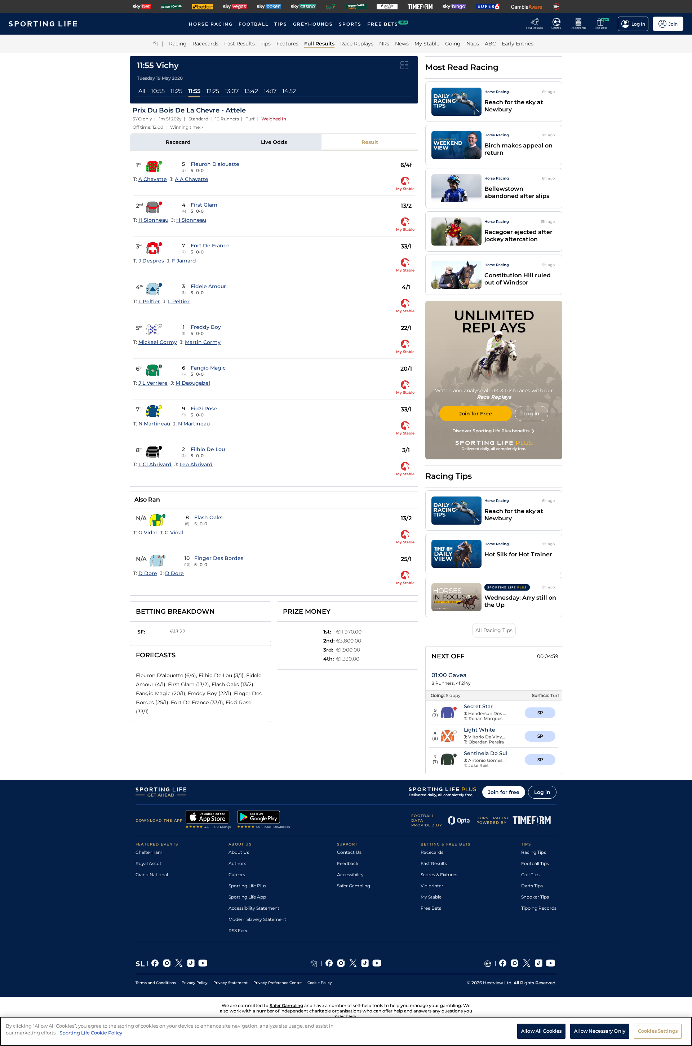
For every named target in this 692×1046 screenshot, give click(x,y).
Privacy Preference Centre (277, 982)
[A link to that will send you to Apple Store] (208, 820)
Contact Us (349, 852)
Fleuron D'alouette (215, 164)
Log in (542, 792)
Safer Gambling (353, 885)
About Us (239, 852)
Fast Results (434, 863)
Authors (237, 863)
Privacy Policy (195, 982)
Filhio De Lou (208, 449)
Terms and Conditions (156, 982)
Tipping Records (538, 908)
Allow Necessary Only (599, 1031)
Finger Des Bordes (218, 558)
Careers (237, 874)
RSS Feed (239, 930)
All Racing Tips (494, 630)
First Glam (204, 205)
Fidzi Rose (204, 408)
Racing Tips (533, 852)
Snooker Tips (535, 897)
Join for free (503, 792)
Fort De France (210, 245)
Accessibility (350, 874)
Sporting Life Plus (247, 885)
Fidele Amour (208, 286)
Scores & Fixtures (439, 874)
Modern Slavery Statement (257, 919)
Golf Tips (530, 874)
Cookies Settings (658, 1031)
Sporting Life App (247, 897)
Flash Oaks (208, 517)
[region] (346, 1031)
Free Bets (431, 908)
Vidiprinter (432, 885)
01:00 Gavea (449, 675)
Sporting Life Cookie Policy (90, 1033)
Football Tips (535, 863)
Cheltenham (149, 852)
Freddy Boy (206, 327)
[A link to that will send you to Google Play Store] (263, 820)
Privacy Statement (230, 982)
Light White (479, 730)
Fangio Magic (208, 368)
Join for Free (475, 413)
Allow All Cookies (541, 1031)
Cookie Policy (319, 982)
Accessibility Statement (254, 908)
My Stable (431, 897)
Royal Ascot (148, 863)
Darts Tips (532, 885)
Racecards (432, 852)
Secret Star (478, 706)
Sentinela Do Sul (485, 753)
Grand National (152, 874)
